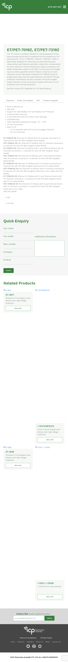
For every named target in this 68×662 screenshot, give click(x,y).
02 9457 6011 (55, 7)
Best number (9, 244)
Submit (8, 270)
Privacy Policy (46, 638)
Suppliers (30, 642)
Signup (49, 618)
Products (20, 642)
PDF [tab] (38, 100)
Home (13, 642)
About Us (39, 642)
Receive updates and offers (33, 613)
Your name (8, 228)
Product (7, 260)
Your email (8, 236)
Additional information (45, 236)
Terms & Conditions (28, 638)
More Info (18, 308)
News (48, 642)
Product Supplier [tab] (50, 100)
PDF (8, 197)
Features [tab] (10, 100)
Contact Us (56, 642)
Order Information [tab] (25, 100)
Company (7, 252)
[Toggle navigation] (64, 7)
